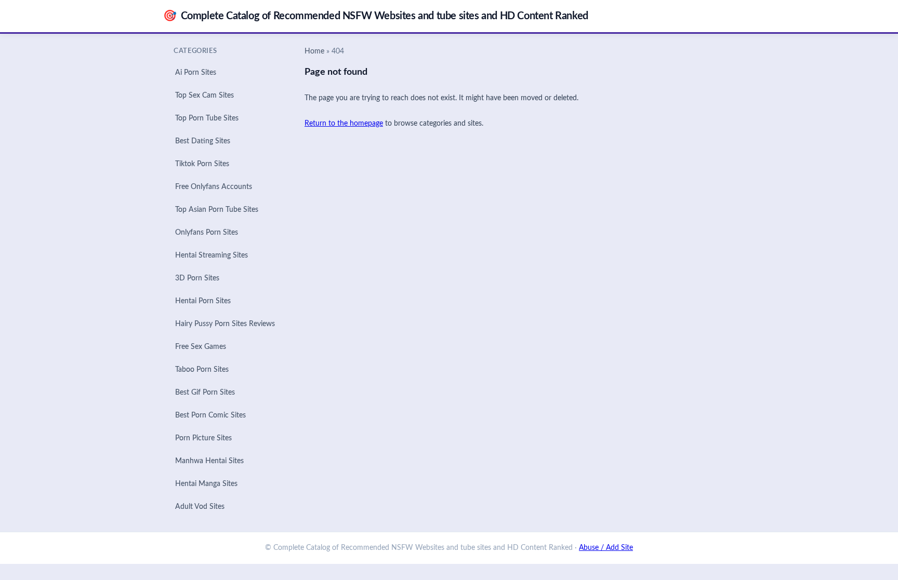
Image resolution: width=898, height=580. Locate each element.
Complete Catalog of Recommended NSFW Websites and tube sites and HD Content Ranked (375, 15)
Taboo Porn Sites (202, 369)
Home (314, 51)
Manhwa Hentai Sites (209, 461)
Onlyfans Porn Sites (206, 232)
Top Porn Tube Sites (207, 118)
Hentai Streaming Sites (211, 255)
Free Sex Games (200, 346)
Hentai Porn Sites (203, 301)
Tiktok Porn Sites (202, 164)
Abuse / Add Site (606, 547)
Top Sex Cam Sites (204, 95)
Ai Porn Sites (195, 72)
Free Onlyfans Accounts (213, 187)
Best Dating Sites (202, 141)
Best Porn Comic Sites (210, 415)
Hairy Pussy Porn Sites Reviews (225, 324)
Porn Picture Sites (203, 438)
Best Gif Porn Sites (205, 392)
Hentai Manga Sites (206, 484)
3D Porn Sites (197, 278)
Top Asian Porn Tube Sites (216, 209)
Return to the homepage (344, 123)
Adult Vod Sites (199, 506)
